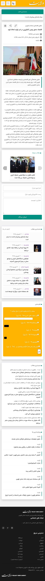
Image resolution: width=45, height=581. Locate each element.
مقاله (21, 546)
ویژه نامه (20, 554)
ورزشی (20, 543)
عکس (41, 557)
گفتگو (20, 549)
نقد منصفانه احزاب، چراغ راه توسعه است (16, 291)
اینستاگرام (34, 323)
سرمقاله (20, 538)
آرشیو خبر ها (6, 229)
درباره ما (20, 557)
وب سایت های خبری (31, 315)
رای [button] (39, 351)
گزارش (41, 549)
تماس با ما (40, 559)
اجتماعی (20, 551)
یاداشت (41, 546)
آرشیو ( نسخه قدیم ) (16, 559)
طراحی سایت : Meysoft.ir (36, 570)
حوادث (20, 540)
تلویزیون (34, 342)
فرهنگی (41, 540)
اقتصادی (41, 551)
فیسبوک (35, 334)
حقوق (41, 543)
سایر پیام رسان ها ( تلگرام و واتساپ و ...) (26, 346)
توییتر (35, 330)
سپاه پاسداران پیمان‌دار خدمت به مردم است (29, 17)
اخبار (42, 538)
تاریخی (41, 554)
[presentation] (40, 168)
